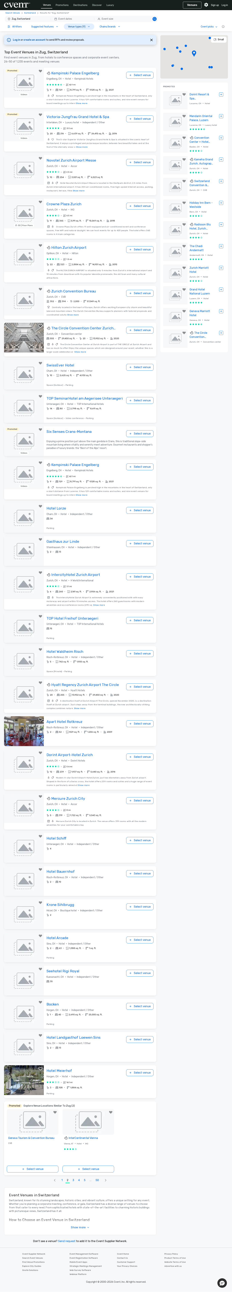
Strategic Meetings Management (86, 1266)
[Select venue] (221, 94)
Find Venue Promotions (33, 1262)
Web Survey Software (80, 1270)
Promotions (62, 5)
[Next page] (106, 1180)
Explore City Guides (31, 1266)
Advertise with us (173, 1266)
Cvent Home (123, 1254)
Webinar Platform (78, 1274)
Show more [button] (78, 1227)
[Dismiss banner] (151, 40)
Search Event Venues (32, 1258)
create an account (34, 39)
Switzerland (30, 13)
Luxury (110, 5)
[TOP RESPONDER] (49, 73)
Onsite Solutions (30, 1270)
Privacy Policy (171, 1254)
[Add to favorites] (40, 71)
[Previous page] (55, 1180)
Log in (225, 5)
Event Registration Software (84, 1258)
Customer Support (126, 1262)
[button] (81, 19)
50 (97, 1180)
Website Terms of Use (175, 1262)
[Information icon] (223, 26)
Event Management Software (84, 1254)
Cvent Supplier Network (33, 1254)
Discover (97, 5)
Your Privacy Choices (127, 1266)
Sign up (215, 5)
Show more (81, 103)
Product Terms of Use (175, 1258)
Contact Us (122, 1258)
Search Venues (12, 13)
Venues (47, 5)
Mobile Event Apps (78, 1262)
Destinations (80, 5)
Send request (66, 1241)
